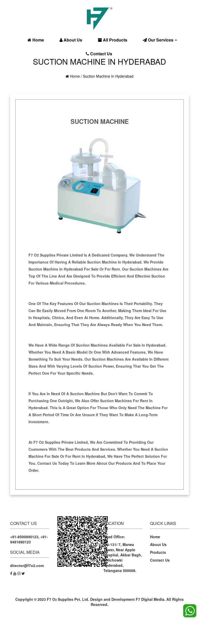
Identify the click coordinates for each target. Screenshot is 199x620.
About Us (72, 40)
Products (158, 552)
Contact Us (100, 54)
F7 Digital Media (150, 599)
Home (37, 40)
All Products (114, 40)
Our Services (160, 40)
